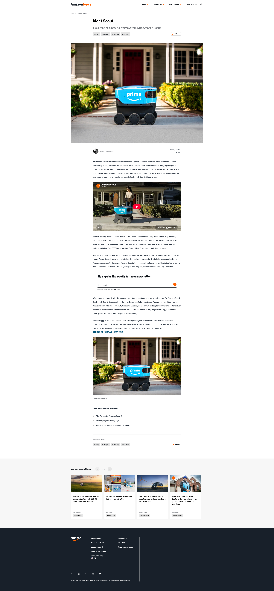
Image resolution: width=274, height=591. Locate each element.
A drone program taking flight (108, 420)
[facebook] (73, 573)
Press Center (96, 543)
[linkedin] (94, 573)
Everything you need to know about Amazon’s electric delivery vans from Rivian (152, 499)
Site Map (121, 543)
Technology (115, 34)
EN (95, 558)
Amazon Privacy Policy (104, 289)
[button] (147, 4)
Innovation (125, 34)
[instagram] (80, 573)
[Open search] (201, 4)
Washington (105, 34)
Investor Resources (98, 551)
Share (177, 34)
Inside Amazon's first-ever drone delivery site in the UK (119, 497)
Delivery (96, 34)
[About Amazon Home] (76, 539)
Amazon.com (96, 547)
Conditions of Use (84, 580)
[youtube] (101, 573)
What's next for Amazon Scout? (109, 416)
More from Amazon (125, 547)
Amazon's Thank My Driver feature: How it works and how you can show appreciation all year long (184, 500)
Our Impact (174, 4)
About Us (158, 4)
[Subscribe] (174, 284)
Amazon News (96, 538)
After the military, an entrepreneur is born (113, 425)
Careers (121, 538)
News (143, 4)
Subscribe (190, 4)
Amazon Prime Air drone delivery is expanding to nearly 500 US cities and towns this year (86, 499)
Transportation (82, 13)
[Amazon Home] (81, 4)
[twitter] (87, 573)
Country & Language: (97, 556)
